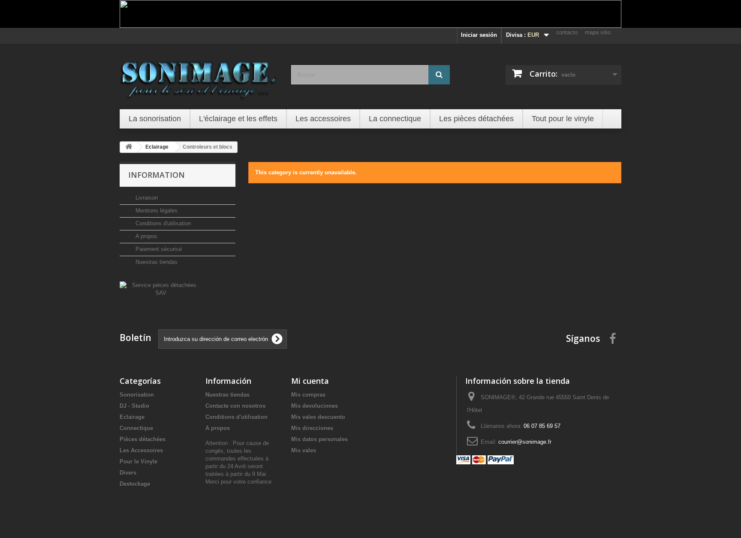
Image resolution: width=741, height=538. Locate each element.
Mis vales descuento (318, 417)
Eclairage (132, 417)
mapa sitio (598, 32)
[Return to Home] (128, 147)
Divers (128, 472)
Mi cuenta (310, 381)
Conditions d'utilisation (162, 223)
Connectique (136, 428)
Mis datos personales (319, 439)
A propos (145, 236)
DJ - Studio (134, 406)
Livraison (146, 197)
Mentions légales (156, 210)
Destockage (135, 484)
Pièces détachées (143, 439)
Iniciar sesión (479, 35)
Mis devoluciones (314, 406)
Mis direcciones (312, 428)
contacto (567, 32)
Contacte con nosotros (235, 406)
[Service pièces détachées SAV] (161, 288)
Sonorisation (137, 395)
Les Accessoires (141, 450)
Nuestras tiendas (156, 262)
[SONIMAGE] (199, 75)
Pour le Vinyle (138, 461)
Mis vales (303, 450)
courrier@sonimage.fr (524, 442)
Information (156, 175)
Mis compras (308, 395)
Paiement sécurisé (158, 249)
